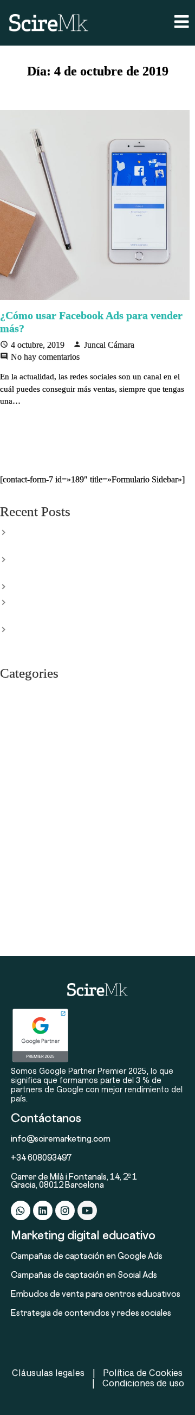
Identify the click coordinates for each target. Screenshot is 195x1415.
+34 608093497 (41, 1159)
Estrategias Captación (36, 739)
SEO (7, 875)
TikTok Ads (19, 936)
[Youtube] (87, 1210)
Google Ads (20, 784)
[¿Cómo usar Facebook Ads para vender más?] (97, 205)
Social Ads (18, 906)
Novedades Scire (28, 830)
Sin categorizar (25, 891)
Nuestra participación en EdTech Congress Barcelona (100, 586)
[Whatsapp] (20, 1210)
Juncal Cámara (109, 344)
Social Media (22, 921)
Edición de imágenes (35, 693)
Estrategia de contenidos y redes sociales (91, 1314)
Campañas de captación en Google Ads (86, 1257)
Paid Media (19, 845)
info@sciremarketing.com (60, 1140)
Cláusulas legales (48, 1372)
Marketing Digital (30, 815)
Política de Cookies (143, 1372)
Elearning (16, 708)
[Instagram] (65, 1210)
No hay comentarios (45, 356)
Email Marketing (28, 723)
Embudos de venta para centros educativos (95, 1295)
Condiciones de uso (143, 1383)
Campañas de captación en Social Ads (84, 1276)
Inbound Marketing (33, 799)
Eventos (13, 754)
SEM (8, 860)
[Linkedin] (43, 1210)
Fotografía (17, 769)
